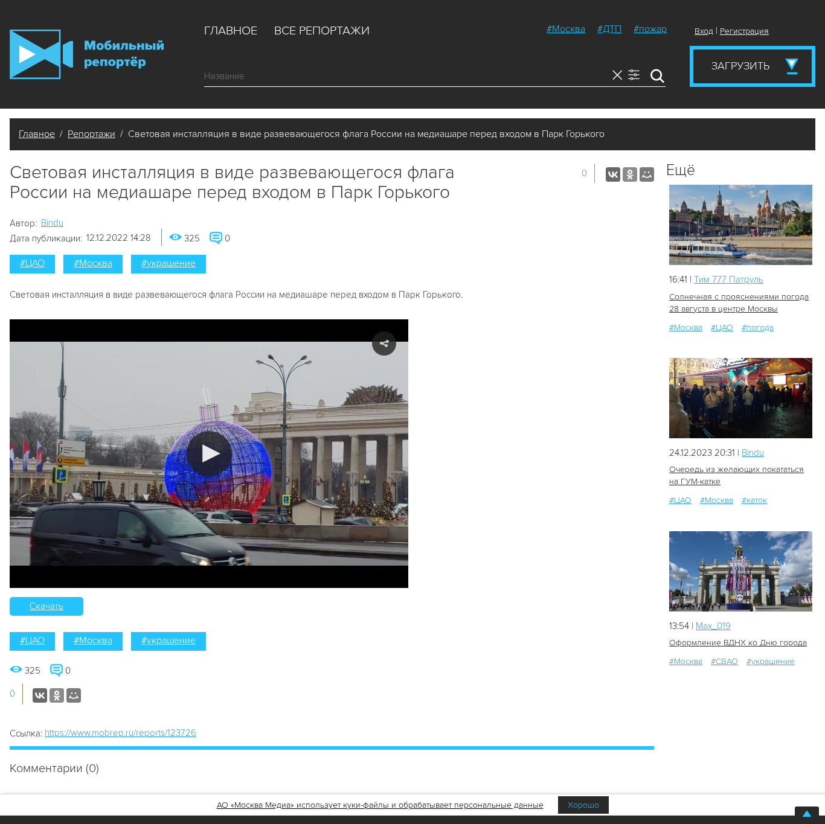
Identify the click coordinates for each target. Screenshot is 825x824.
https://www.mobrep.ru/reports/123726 (120, 732)
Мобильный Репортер (87, 54)
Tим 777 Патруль (728, 279)
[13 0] (740, 225)
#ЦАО (32, 263)
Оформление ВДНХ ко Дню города (738, 642)
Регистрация (744, 31)
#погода (758, 327)
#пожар (650, 29)
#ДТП (609, 29)
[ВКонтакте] (613, 174)
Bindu (52, 222)
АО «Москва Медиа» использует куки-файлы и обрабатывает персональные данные (380, 805)
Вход (704, 31)
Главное (230, 31)
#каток (754, 500)
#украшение (168, 263)
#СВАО (724, 661)
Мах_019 (713, 626)
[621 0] (740, 398)
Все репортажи (322, 31)
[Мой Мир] (647, 174)
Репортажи (91, 134)
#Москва (566, 29)
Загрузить (740, 65)
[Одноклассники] (630, 174)
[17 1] (740, 571)
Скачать (46, 606)
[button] (209, 453)
